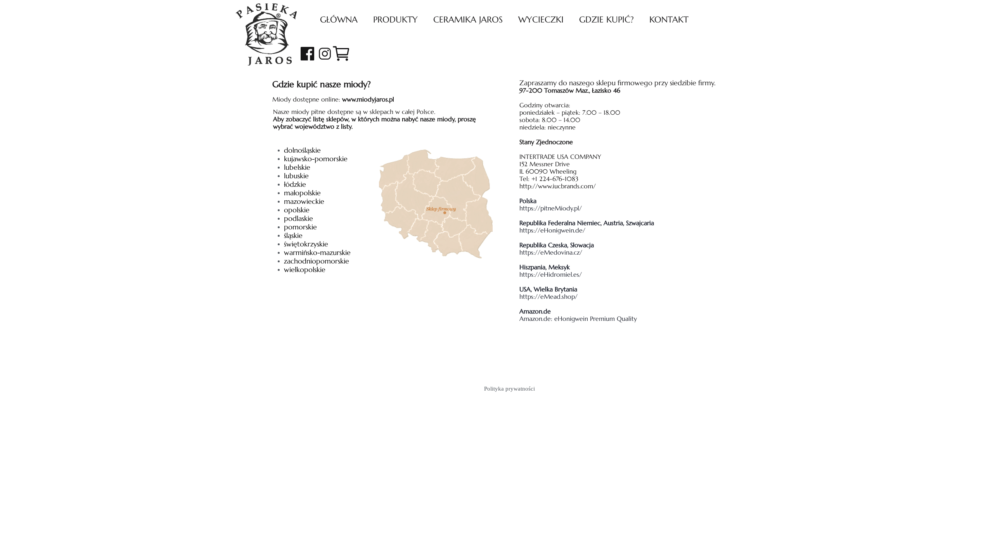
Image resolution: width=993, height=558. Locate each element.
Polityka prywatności (509, 389)
